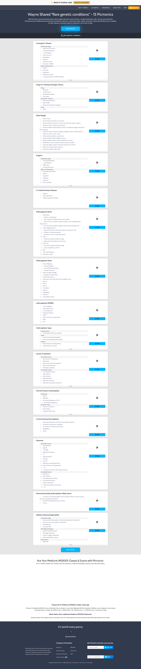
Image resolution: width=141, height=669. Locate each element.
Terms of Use (83, 662)
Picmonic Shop (60, 650)
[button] (70, 584)
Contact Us (73, 650)
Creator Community (61, 654)
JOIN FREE (134, 8)
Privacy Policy (75, 662)
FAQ (71, 654)
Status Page (89, 662)
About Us (58, 647)
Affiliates (72, 647)
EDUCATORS (117, 8)
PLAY (98, 59)
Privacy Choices (60, 657)
